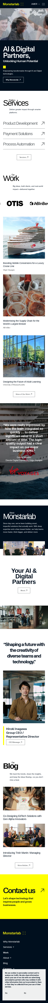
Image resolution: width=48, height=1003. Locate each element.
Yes (6, 993)
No (25, 993)
